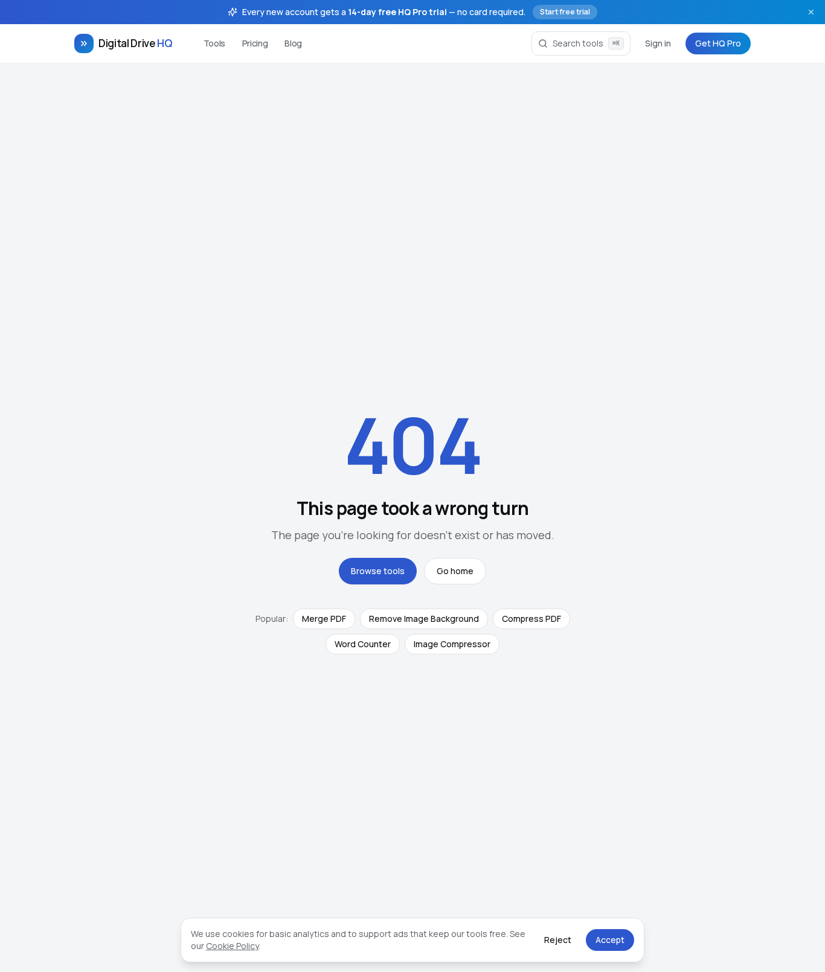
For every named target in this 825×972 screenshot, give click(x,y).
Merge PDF (324, 618)
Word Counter (363, 644)
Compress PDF (531, 618)
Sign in (658, 43)
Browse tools (378, 571)
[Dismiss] (811, 12)
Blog (293, 43)
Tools (214, 43)
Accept (609, 939)
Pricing (255, 43)
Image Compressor (452, 644)
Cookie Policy (232, 945)
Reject (557, 939)
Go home (455, 571)
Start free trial (565, 12)
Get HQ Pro (718, 43)
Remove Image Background (424, 618)
